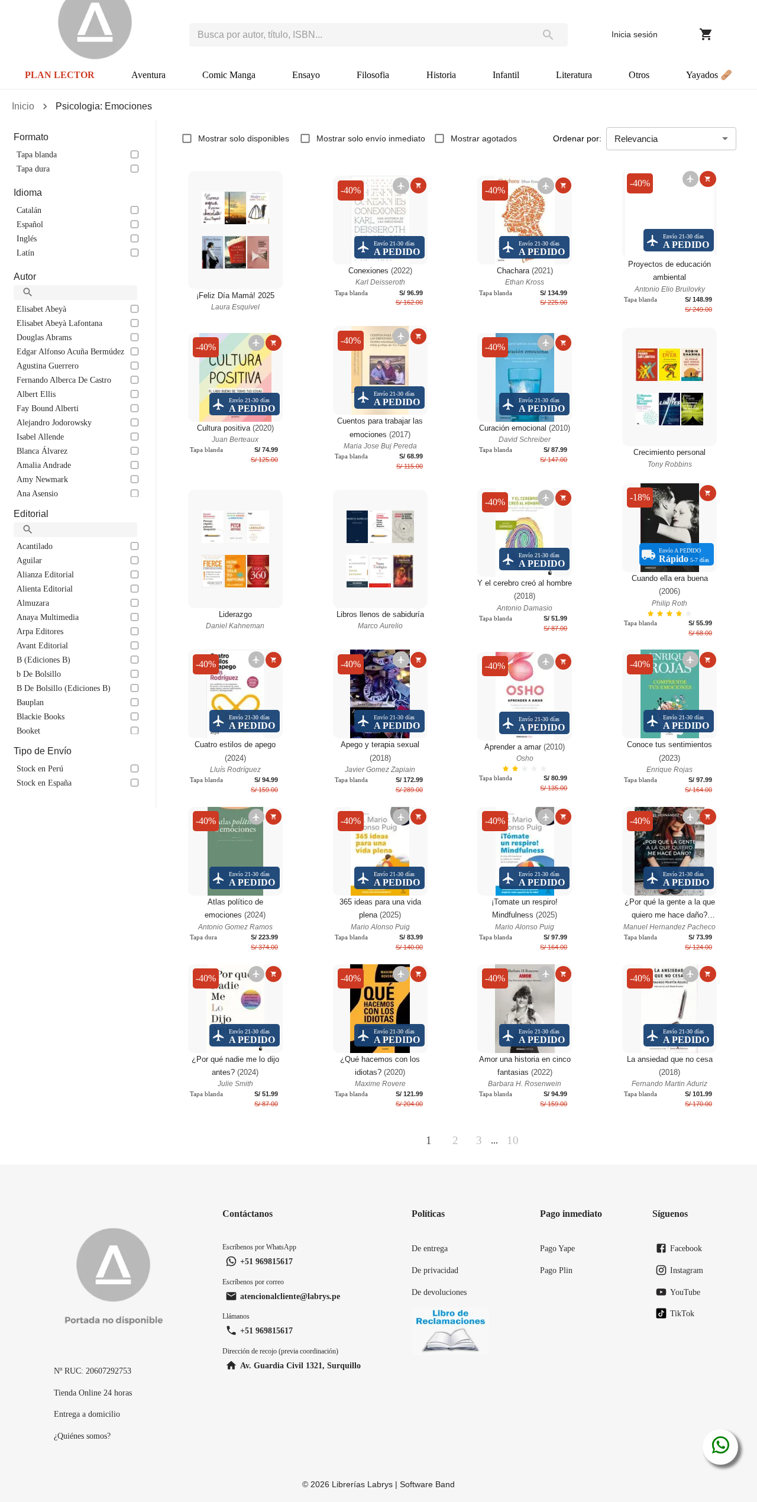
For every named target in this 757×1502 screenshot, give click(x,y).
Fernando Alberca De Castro (64, 380)
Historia (441, 75)
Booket (28, 730)
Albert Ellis (36, 394)
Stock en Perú (40, 768)
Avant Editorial (42, 645)
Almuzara (33, 603)
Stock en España (44, 782)
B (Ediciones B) (43, 659)
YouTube (685, 1292)
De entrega (430, 1248)
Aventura (148, 75)
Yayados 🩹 (709, 75)
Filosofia (373, 75)
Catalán (29, 210)
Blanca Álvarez (42, 451)
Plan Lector (60, 75)
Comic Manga (228, 75)
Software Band (427, 1484)
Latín (25, 252)
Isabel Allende (40, 436)
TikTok (682, 1313)
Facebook (686, 1248)
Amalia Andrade (44, 465)
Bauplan (30, 702)
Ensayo (306, 75)
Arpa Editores (40, 631)
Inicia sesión (635, 34)
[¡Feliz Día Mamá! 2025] (235, 230)
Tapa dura (33, 168)
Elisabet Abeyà (41, 309)
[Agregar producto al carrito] (418, 185)
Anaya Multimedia (48, 617)
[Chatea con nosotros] (720, 1447)
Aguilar (29, 560)
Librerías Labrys (362, 1484)
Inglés (27, 238)
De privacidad (435, 1270)
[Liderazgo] (235, 549)
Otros (639, 75)
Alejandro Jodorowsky (54, 422)
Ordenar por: (577, 138)
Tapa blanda (37, 154)
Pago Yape (557, 1248)
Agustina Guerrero (48, 365)
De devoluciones (439, 1292)
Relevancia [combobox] (636, 139)
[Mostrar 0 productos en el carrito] (706, 34)
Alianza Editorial (45, 574)
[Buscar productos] (548, 35)
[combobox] (359, 35)
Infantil (506, 75)
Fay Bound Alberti (48, 408)
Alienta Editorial (45, 588)
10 (513, 1140)
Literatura (574, 75)
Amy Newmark (42, 479)
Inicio (23, 106)
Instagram (686, 1270)
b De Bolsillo (39, 674)
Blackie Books (40, 716)
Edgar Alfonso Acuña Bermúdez (70, 351)
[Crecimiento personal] (669, 387)
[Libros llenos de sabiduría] (380, 549)
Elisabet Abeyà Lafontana (59, 323)
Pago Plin (556, 1270)
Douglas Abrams (44, 337)
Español (30, 224)
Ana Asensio (37, 493)
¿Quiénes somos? (82, 1435)
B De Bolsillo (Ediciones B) (64, 688)
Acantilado (35, 546)
